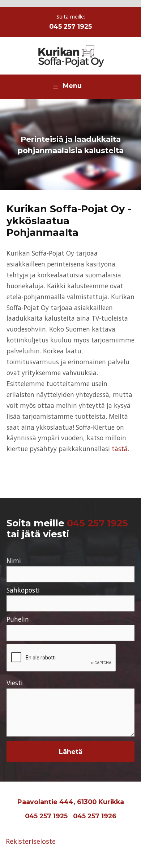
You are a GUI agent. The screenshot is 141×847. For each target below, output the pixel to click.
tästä (120, 448)
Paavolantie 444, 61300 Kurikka (70, 802)
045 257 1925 (70, 26)
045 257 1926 (94, 816)
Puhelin (18, 619)
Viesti (15, 682)
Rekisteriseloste (31, 841)
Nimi (14, 560)
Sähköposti (23, 590)
